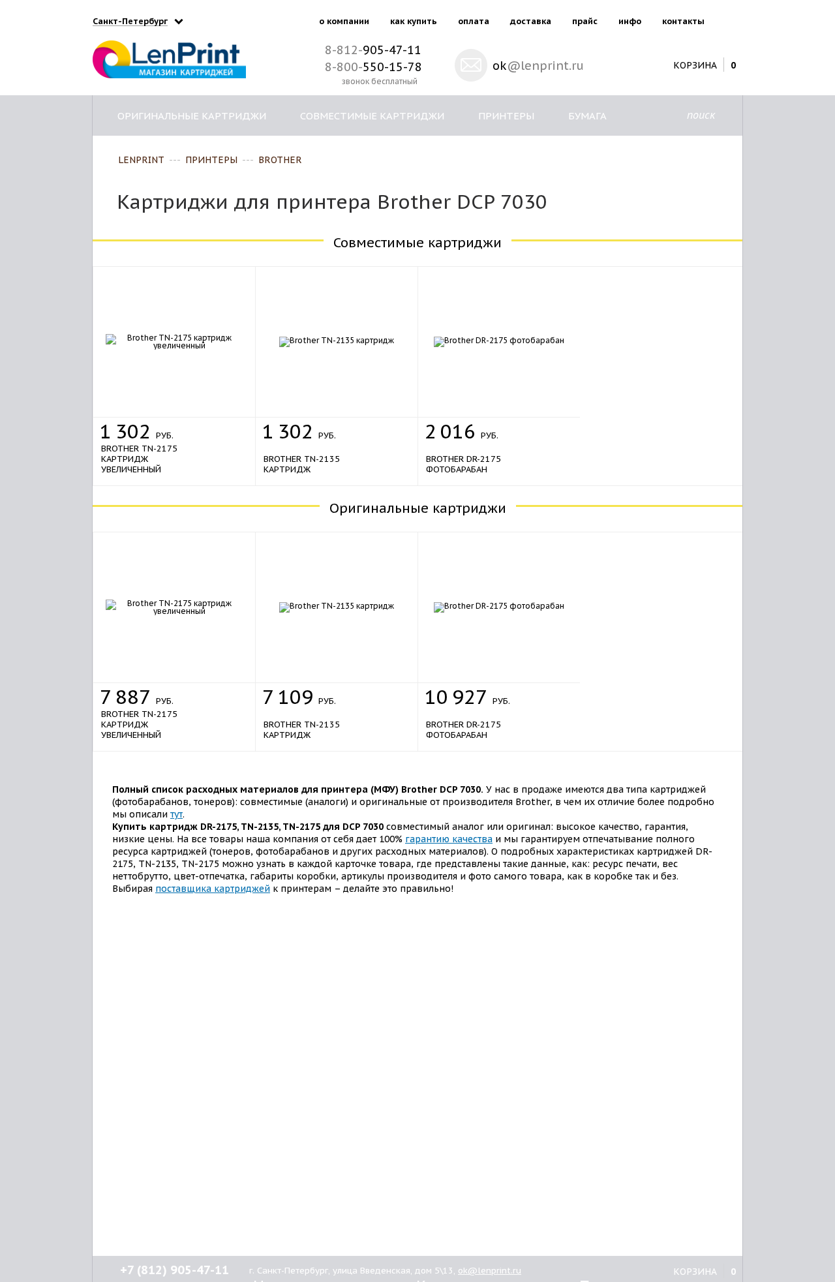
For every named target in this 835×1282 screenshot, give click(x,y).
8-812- (373, 49)
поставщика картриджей (212, 888)
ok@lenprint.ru (489, 1270)
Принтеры (506, 116)
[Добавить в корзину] (230, 428)
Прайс (585, 21)
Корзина (695, 64)
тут (176, 814)
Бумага (587, 116)
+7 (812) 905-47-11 (174, 1269)
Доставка (530, 21)
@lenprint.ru (538, 65)
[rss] (730, 18)
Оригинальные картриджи (191, 116)
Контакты (683, 21)
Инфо (629, 21)
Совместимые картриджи (372, 116)
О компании (344, 21)
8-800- (373, 66)
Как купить (413, 21)
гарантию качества (449, 839)
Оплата (473, 21)
